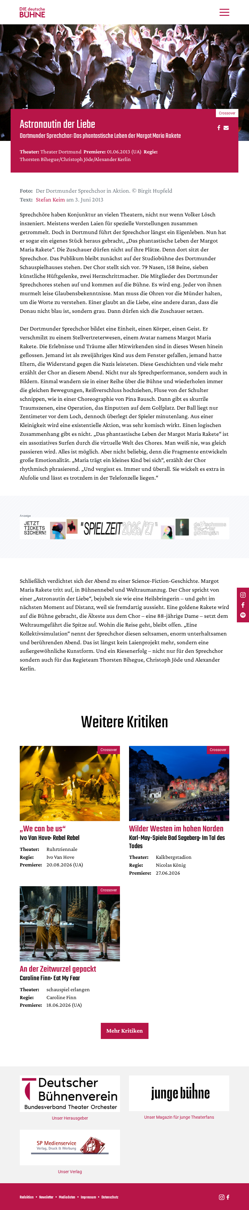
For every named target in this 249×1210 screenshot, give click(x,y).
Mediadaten (67, 1197)
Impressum (88, 1197)
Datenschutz (109, 1197)
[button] (218, 127)
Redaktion (27, 1197)
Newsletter (46, 1197)
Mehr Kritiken (124, 1030)
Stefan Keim (50, 199)
